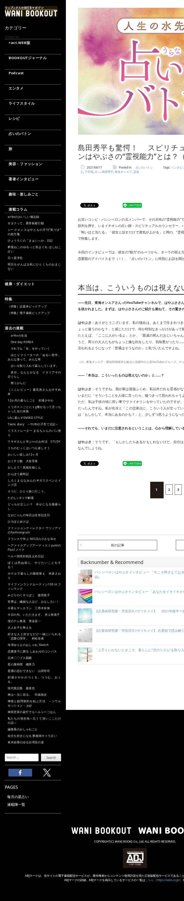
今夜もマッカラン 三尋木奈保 (29, 608)
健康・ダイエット (20, 283)
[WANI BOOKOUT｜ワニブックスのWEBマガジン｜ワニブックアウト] (31, 14)
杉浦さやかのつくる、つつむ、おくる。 (34, 679)
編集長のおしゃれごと (23, 729)
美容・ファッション (24, 163)
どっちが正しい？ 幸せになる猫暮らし (34, 506)
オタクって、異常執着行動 (26, 223)
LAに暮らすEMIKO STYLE (25, 418)
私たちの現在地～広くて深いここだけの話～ (34, 720)
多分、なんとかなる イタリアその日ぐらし (34, 374)
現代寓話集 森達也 (21, 688)
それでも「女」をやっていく (29, 348)
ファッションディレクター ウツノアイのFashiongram (34, 530)
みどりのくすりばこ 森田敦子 (29, 595)
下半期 (89, 172)
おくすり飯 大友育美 (23, 461)
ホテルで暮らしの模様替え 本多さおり (34, 575)
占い (97, 172)
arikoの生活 (17, 335)
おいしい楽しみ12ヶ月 (23, 454)
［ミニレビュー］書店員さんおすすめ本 (34, 392)
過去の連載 (14, 327)
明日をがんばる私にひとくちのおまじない (34, 266)
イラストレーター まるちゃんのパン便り (34, 433)
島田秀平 (107, 172)
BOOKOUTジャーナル (26, 57)
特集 (8, 298)
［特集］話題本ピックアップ (27, 306)
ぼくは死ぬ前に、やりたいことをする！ (34, 565)
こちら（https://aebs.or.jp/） (164, 880)
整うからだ (17, 383)
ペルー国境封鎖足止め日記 (26, 556)
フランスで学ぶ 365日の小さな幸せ (32, 539)
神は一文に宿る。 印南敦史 (29, 695)
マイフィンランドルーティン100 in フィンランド (34, 586)
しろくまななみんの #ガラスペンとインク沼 (34, 482)
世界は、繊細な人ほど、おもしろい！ (33, 602)
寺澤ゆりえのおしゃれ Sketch (28, 645)
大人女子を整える (20, 628)
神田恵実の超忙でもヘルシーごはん (32, 712)
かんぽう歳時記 (18, 474)
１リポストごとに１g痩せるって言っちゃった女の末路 (34, 409)
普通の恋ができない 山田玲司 (29, 671)
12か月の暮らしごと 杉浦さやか (31, 400)
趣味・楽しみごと (22, 194)
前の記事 (117, 545)
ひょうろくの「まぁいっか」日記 (30, 240)
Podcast (14, 72)
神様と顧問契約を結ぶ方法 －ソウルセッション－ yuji (34, 703)
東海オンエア (123, 172)
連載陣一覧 (16, 804)
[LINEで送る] (132, 205)
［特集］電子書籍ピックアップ (29, 313)
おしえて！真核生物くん (24, 467)
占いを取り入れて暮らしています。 (33, 366)
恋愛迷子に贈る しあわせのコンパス (32, 651)
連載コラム (16, 209)
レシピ (12, 118)
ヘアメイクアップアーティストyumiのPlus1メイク (34, 547)
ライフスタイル (20, 103)
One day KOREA (20, 342)
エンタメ (14, 88)
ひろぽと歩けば (18, 521)
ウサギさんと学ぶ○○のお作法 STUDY (34, 441)
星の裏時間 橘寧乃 (21, 664)
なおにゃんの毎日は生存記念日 (29, 515)
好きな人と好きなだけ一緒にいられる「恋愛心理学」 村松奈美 (34, 636)
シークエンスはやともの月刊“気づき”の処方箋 (34, 232)
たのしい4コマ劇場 (21, 498)
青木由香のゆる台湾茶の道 (26, 742)
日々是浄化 (15, 258)
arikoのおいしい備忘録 (23, 217)
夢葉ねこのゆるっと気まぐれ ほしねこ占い (34, 249)
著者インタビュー (22, 178)
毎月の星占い (18, 796)
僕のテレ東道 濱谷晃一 (24, 621)
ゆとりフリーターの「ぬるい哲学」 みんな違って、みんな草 (34, 357)
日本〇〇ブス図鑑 (20, 658)
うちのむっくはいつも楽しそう (29, 448)
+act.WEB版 (17, 42)
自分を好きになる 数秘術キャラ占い (32, 736)
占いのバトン (18, 133)
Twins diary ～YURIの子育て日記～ (33, 424)
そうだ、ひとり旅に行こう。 (27, 491)
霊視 (136, 172)
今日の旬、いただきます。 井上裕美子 (34, 615)
